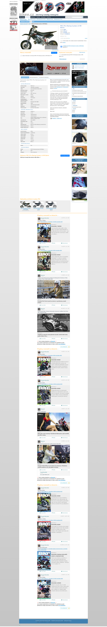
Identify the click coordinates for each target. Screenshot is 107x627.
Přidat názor (54, 52)
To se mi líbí (43, 243)
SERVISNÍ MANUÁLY (34, 77)
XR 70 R (73, 103)
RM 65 (73, 111)
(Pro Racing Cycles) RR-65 (77, 96)
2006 (33, 21)
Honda (74, 100)
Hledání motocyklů (58, 19)
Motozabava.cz (36, 0)
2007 (29, 23)
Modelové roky (23, 19)
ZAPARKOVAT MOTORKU (79, 65)
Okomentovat (65, 243)
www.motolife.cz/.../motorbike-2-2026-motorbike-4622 (51, 520)
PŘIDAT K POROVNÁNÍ (79, 67)
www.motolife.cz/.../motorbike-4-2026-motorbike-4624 (51, 384)
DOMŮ (22, 17)
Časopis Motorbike (45, 218)
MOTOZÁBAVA (13, 1)
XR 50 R (73, 102)
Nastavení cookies (67, 620)
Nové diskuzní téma (65, 155)
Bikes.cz (21, 0)
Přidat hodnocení (82, 52)
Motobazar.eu (28, 0)
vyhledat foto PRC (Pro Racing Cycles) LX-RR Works (73, 45)
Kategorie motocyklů (41, 19)
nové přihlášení (61, 344)
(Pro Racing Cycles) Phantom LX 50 (79, 91)
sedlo (73, 189)
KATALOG (27, 17)
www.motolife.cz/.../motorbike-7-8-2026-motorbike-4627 (52, 221)
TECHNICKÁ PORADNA (43, 77)
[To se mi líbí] (64, 544)
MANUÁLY (33, 17)
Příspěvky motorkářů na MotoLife (47, 215)
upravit (86, 38)
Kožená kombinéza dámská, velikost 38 (79, 145)
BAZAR (38, 17)
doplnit (64, 42)
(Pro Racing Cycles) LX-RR (77, 90)
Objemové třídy (50, 19)
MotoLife (43, 275)
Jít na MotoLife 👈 (65, 346)
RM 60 (73, 110)
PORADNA (43, 17)
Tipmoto (55, 88)
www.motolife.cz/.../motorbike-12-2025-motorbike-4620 (52, 578)
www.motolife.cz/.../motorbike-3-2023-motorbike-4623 (51, 491)
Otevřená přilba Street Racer (77, 118)
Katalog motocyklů (24, 23)
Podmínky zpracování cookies (57, 620)
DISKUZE (49, 17)
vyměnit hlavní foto (55, 49)
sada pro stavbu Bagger (76, 176)
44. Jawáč (14, 19)
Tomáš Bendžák (43, 472)
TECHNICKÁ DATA (25, 77)
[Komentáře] (68, 217)
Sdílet (54, 243)
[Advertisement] (44, 169)
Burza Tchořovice (13, 5)
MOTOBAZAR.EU (79, 116)
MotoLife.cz (43, 0)
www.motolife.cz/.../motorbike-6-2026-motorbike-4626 (51, 250)
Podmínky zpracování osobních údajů (43, 620)
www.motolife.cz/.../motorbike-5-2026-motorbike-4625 (51, 355)
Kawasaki (75, 105)
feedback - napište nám (57, 118)
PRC (74, 88)
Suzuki (74, 108)
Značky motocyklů (32, 19)
